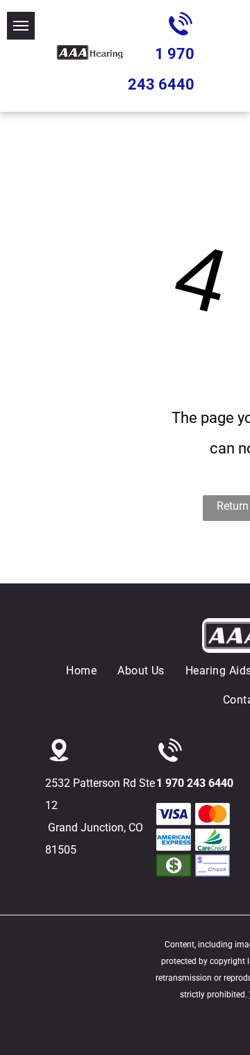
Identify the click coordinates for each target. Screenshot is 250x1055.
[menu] (21, 26)
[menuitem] (91, 671)
